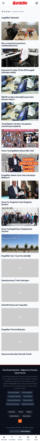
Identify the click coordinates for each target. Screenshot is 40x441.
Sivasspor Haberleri (14, 396)
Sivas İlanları (28, 396)
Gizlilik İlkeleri (14, 416)
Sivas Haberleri (27, 392)
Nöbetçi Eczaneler (27, 404)
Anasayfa (7, 11)
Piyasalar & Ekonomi (14, 400)
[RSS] (20, 421)
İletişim (29, 412)
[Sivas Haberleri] (20, 3)
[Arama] (3, 3)
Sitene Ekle (26, 416)
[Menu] (36, 3)
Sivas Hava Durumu (13, 404)
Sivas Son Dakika (13, 392)
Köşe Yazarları (27, 400)
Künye (21, 412)
